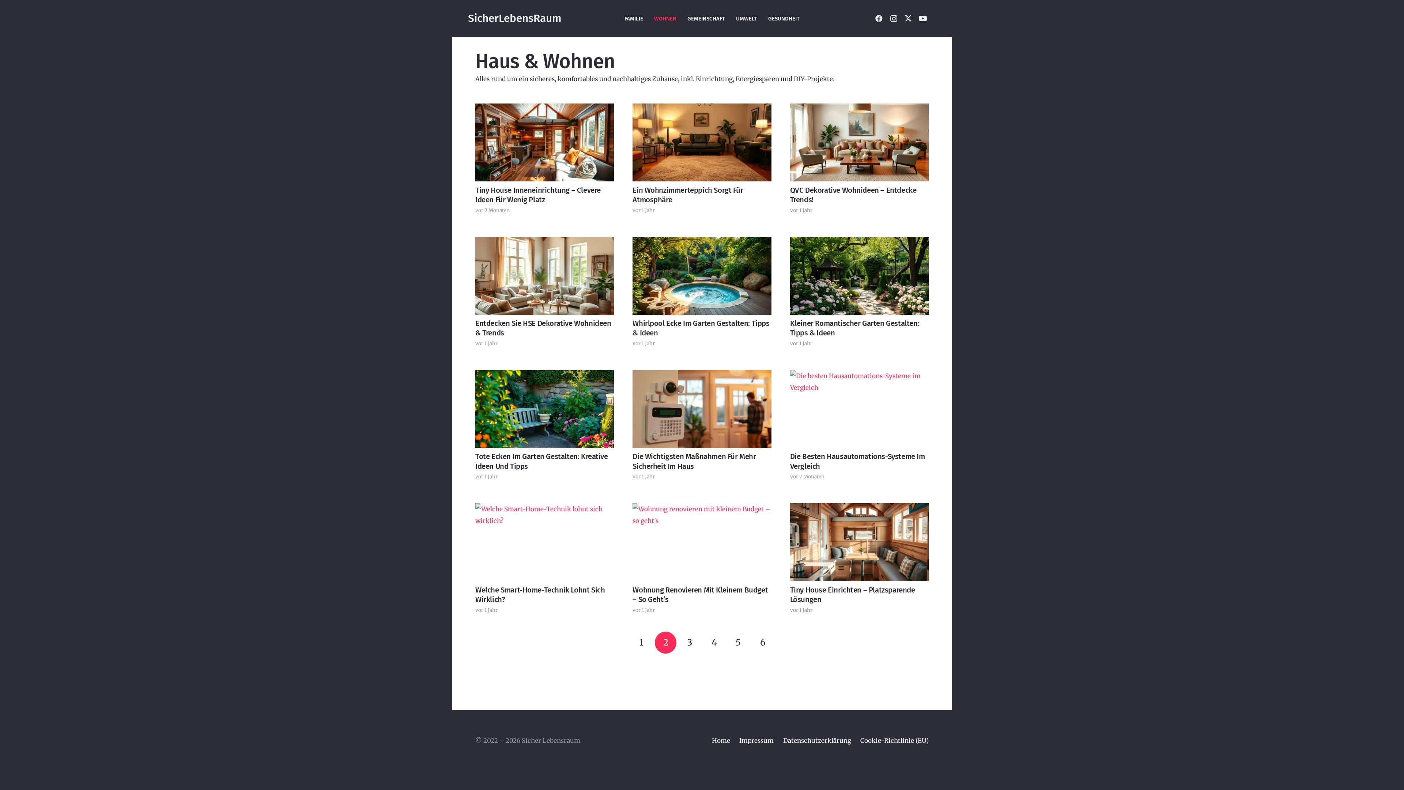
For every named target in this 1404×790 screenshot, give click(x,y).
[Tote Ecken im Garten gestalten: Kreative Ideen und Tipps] (544, 409)
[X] (908, 18)
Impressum (756, 741)
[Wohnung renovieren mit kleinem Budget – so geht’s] (702, 542)
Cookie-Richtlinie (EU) (894, 741)
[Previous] (617, 643)
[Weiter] (787, 643)
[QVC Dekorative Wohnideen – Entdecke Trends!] (859, 142)
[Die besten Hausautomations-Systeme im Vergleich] (859, 409)
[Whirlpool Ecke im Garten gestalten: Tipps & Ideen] (702, 276)
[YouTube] (923, 18)
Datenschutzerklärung (817, 741)
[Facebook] (879, 18)
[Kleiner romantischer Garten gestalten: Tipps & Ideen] (859, 276)
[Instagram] (893, 18)
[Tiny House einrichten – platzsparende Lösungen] (859, 542)
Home (721, 741)
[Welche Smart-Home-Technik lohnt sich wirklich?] (544, 542)
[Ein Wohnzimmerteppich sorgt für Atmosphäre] (702, 142)
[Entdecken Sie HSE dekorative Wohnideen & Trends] (544, 276)
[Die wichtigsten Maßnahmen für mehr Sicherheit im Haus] (702, 409)
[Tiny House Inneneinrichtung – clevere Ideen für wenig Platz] (544, 142)
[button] (938, 19)
